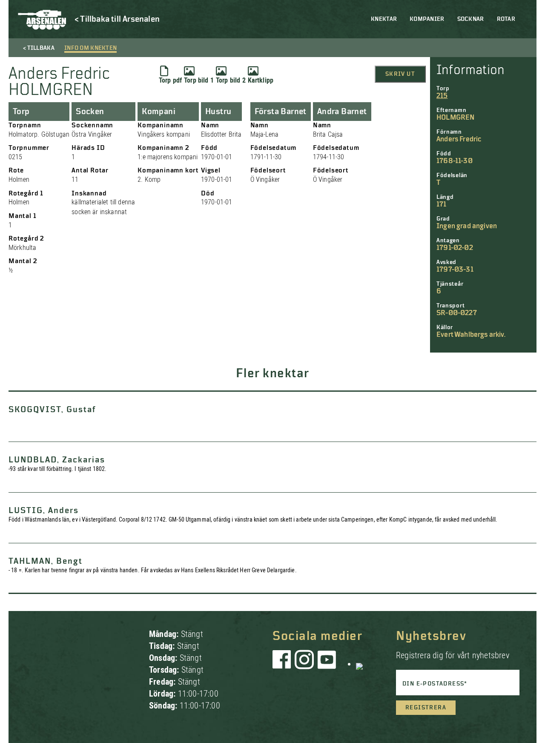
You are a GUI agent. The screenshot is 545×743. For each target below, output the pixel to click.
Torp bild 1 (199, 80)
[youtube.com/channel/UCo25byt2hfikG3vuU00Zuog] (327, 663)
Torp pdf (170, 80)
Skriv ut (400, 74)
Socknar (470, 19)
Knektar (384, 19)
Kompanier (427, 19)
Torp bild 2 (231, 80)
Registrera (425, 707)
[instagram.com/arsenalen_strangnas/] (304, 663)
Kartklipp (260, 80)
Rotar (506, 19)
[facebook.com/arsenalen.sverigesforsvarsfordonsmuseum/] (283, 663)
